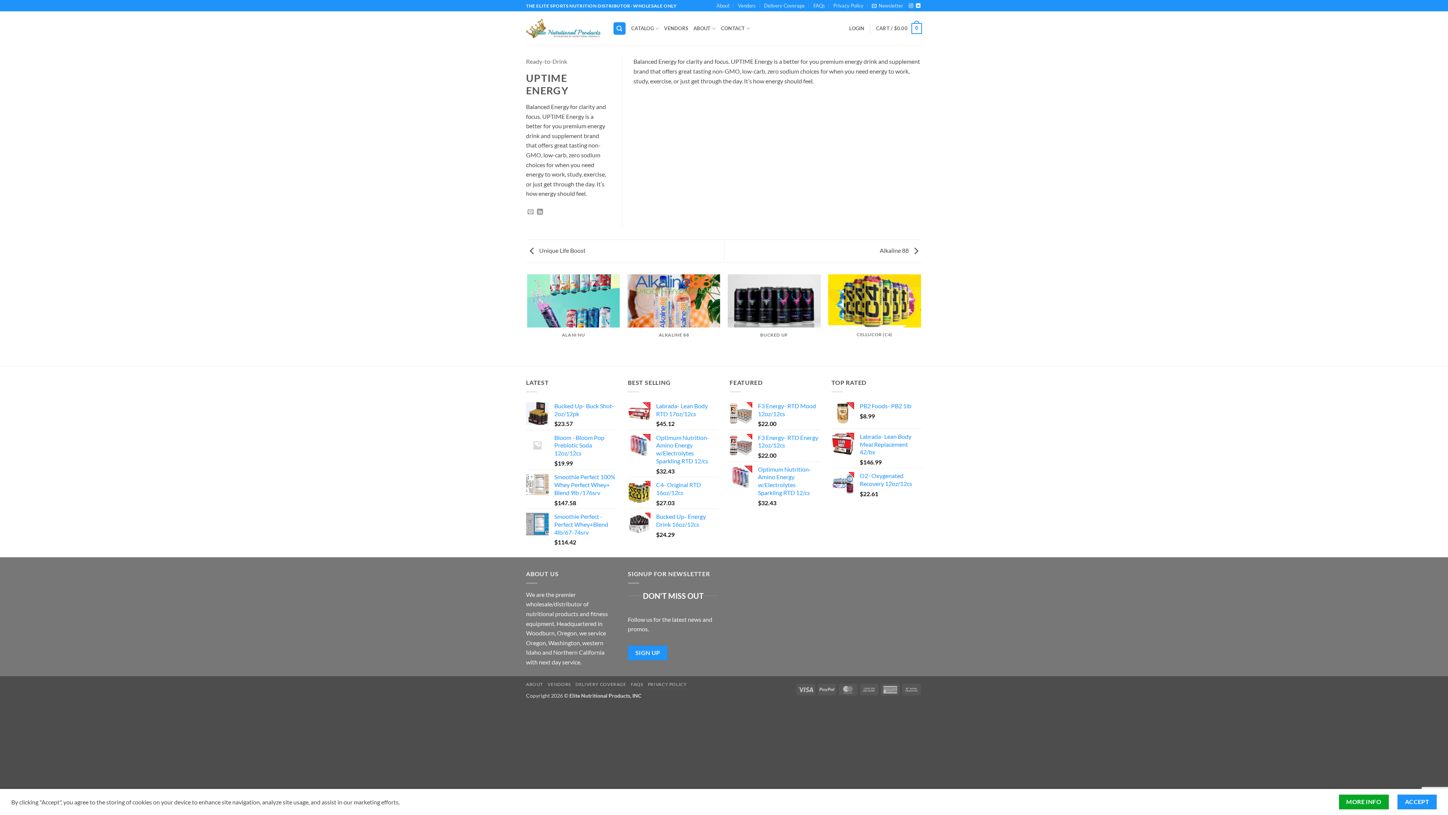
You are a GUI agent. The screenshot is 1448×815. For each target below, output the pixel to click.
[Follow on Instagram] (911, 6)
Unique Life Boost (562, 250)
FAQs (819, 6)
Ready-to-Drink (546, 61)
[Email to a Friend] (531, 212)
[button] (887, 5)
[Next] (920, 319)
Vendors (747, 6)
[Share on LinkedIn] (540, 212)
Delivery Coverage (784, 6)
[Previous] (527, 319)
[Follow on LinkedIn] (918, 6)
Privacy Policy (848, 6)
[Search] (620, 28)
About (723, 6)
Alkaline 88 (895, 250)
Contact (733, 28)
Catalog (642, 28)
